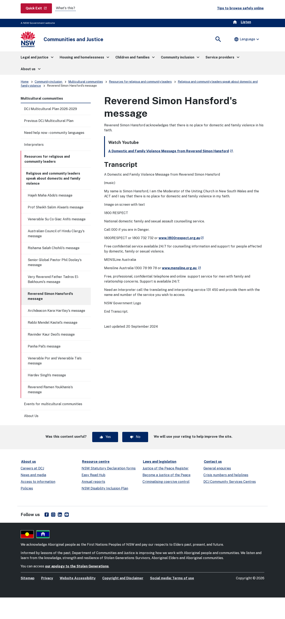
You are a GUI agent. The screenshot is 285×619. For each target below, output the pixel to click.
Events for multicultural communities (53, 404)
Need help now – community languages (54, 133)
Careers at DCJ (32, 468)
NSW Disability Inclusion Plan (105, 488)
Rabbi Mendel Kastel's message (52, 323)
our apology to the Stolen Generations (77, 566)
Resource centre (96, 462)
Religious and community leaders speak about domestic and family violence (53, 178)
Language (247, 39)
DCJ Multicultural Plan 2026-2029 (50, 109)
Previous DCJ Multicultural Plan (48, 121)
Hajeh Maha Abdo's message (50, 195)
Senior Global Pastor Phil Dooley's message (55, 262)
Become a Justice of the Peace (166, 475)
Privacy (47, 578)
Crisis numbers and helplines (225, 475)
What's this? (65, 8)
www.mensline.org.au (181, 268)
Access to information (38, 482)
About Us (31, 416)
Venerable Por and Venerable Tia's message (55, 360)
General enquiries (217, 468)
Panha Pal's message (44, 346)
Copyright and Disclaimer (122, 578)
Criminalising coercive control (165, 482)
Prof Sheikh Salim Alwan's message (55, 207)
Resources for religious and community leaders (140, 81)
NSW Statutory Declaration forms (109, 468)
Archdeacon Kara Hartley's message (56, 311)
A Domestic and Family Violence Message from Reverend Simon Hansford (170, 151)
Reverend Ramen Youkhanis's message (50, 389)
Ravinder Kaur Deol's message (51, 334)
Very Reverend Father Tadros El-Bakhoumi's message (53, 279)
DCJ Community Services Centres (229, 482)
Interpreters (34, 145)
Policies (27, 488)
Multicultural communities (85, 81)
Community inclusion (49, 81)
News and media (33, 475)
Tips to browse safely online (240, 8)
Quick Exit (39, 8)
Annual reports (93, 482)
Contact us (213, 462)
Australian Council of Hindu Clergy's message (56, 233)
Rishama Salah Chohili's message (53, 248)
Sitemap (27, 578)
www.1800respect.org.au (181, 238)
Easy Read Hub (93, 475)
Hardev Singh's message (47, 375)
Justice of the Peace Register (165, 468)
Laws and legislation (159, 462)
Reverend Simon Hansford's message (50, 296)
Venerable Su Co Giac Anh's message (57, 219)
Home (25, 81)
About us (28, 462)
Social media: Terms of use (172, 578)
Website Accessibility (78, 578)
